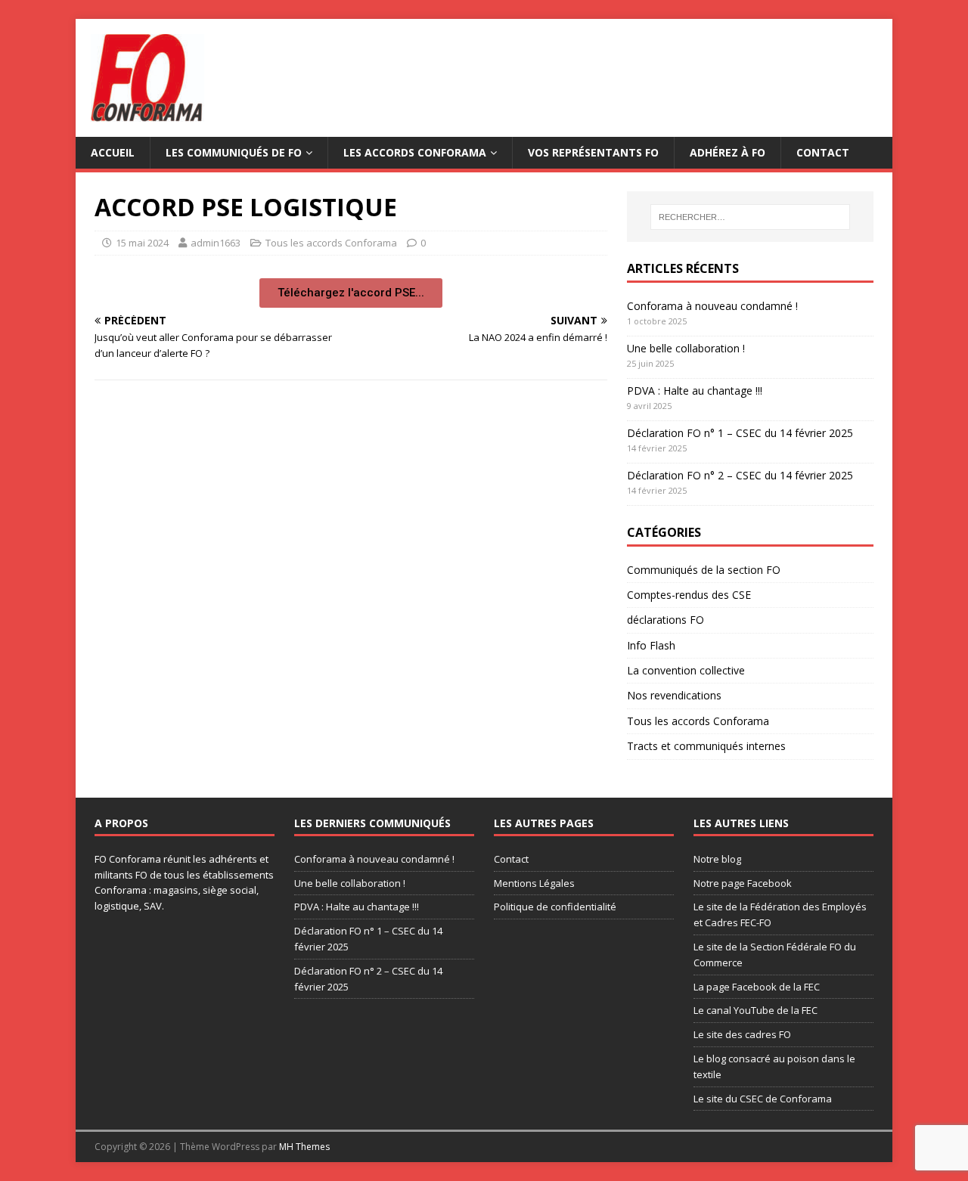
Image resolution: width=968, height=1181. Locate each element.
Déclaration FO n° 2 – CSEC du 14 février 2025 (740, 475)
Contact (822, 152)
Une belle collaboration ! (686, 348)
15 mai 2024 (142, 243)
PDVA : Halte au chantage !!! (694, 390)
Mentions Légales (534, 883)
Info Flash (651, 645)
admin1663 (215, 243)
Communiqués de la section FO (703, 570)
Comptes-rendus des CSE (689, 594)
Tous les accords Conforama (331, 243)
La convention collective (686, 670)
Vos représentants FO (593, 152)
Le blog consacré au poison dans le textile (774, 1066)
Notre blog (717, 859)
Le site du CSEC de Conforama (762, 1098)
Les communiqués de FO (234, 152)
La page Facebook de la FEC (756, 986)
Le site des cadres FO (742, 1034)
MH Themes (304, 1146)
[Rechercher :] (750, 217)
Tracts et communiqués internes (706, 746)
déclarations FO (665, 619)
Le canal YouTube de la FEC (755, 1010)
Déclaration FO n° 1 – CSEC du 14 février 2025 (740, 433)
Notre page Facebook (742, 883)
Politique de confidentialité (555, 906)
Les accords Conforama (414, 152)
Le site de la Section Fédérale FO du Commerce (774, 954)
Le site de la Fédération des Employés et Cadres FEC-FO (780, 914)
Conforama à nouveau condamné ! (712, 306)
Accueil (113, 152)
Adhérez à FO (727, 152)
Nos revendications (674, 695)
